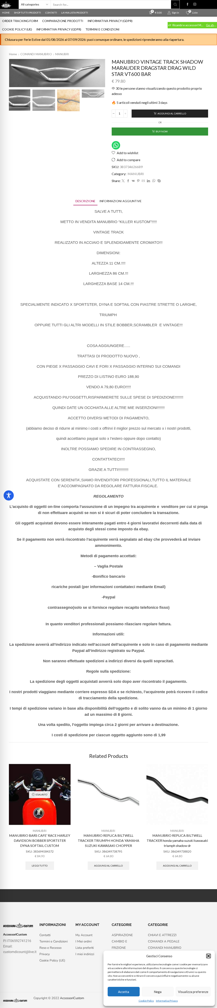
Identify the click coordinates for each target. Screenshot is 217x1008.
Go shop (211, 25)
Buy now (162, 131)
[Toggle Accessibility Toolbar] (8, 495)
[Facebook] (187, 4)
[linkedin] (148, 181)
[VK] (133, 181)
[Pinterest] (138, 181)
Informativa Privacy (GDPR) (110, 21)
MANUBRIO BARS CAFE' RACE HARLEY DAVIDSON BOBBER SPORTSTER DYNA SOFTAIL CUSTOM (39, 840)
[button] (208, 956)
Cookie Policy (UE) (17, 29)
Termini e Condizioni (102, 29)
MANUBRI (62, 54)
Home (13, 54)
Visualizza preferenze (193, 992)
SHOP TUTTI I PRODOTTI (27, 12)
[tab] (85, 201)
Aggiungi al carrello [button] (108, 865)
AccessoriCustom (72, 998)
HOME (6, 12)
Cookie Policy (146, 1000)
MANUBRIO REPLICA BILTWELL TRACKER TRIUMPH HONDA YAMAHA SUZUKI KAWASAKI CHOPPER (108, 840)
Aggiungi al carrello (171, 113)
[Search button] (175, 4)
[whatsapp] (153, 181)
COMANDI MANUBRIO (36, 54)
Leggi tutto (39, 865)
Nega (157, 992)
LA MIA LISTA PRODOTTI (74, 12)
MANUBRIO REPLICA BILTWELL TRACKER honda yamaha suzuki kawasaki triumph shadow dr (177, 840)
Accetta (123, 992)
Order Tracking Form (20, 21)
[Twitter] (123, 181)
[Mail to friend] (143, 181)
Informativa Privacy (167, 1000)
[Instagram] (194, 4)
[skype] (158, 181)
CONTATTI (51, 12)
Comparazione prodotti (62, 21)
